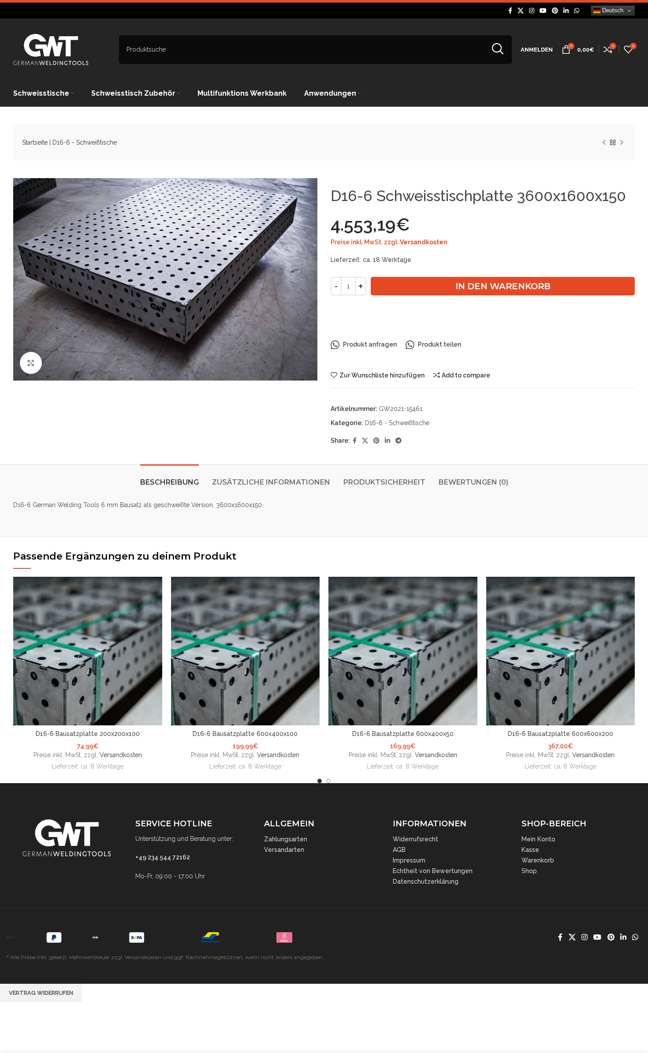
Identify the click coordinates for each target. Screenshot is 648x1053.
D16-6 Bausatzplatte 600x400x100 (245, 733)
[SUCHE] (497, 49)
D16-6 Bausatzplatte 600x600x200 (560, 733)
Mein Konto (538, 839)
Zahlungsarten (285, 839)
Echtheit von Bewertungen (433, 870)
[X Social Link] (520, 11)
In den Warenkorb (503, 286)
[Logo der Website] (50, 48)
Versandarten (284, 849)
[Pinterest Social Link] (555, 11)
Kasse (530, 849)
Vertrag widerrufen (41, 993)
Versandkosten (423, 242)
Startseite (35, 142)
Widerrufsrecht (415, 839)
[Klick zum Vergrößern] (31, 363)
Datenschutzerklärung (425, 881)
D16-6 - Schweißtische (84, 142)
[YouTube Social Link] (543, 11)
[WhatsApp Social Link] (576, 11)
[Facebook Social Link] (510, 11)
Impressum (409, 860)
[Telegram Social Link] (398, 441)
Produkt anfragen (370, 344)
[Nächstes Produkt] (621, 142)
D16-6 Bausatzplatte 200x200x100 (88, 733)
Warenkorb (537, 860)
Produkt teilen (439, 344)
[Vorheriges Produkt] (604, 142)
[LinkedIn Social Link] (566, 11)
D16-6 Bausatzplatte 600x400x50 (403, 733)
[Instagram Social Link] (531, 11)
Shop (529, 870)
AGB (399, 849)
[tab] (169, 477)
